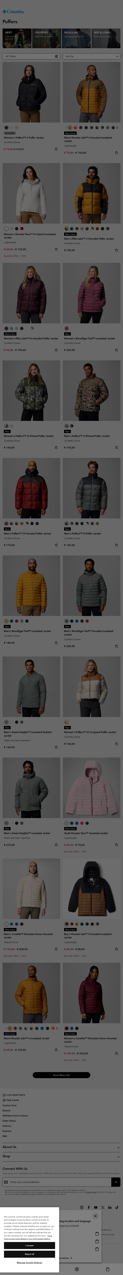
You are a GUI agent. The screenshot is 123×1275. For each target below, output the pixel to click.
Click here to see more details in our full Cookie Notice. (28, 1237)
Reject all (29, 1254)
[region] (29, 1239)
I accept (29, 1245)
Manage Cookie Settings (29, 1262)
